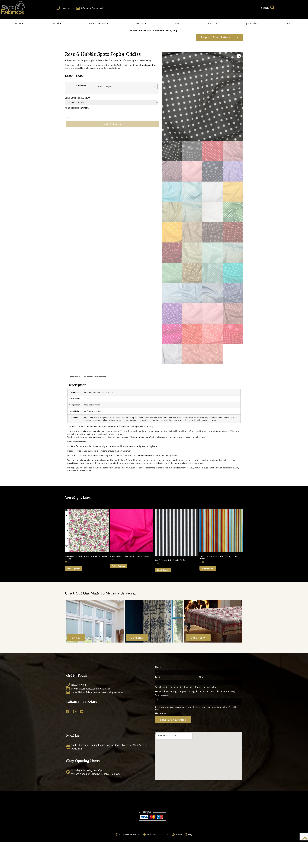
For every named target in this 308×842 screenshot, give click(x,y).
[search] (272, 7)
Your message (161, 695)
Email (157, 677)
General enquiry (227, 691)
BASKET (289, 23)
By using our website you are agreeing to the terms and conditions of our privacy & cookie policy (196, 708)
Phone (202, 677)
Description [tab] (74, 376)
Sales (160, 691)
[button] (239, 56)
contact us (127, 455)
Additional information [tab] (95, 376)
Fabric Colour (80, 86)
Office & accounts (207, 691)
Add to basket (112, 124)
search (265, 7)
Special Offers (251, 23)
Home (18, 23)
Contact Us (212, 23)
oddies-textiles (101, 60)
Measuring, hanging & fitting (180, 691)
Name (158, 667)
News (176, 23)
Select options (73, 568)
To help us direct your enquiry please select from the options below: (186, 687)
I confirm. (162, 713)
